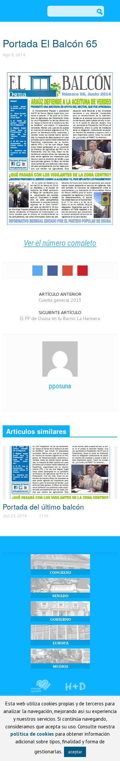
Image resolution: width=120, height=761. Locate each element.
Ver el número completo (60, 243)
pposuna (60, 386)
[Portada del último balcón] (60, 472)
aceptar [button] (75, 752)
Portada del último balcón (43, 507)
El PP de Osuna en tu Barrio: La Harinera (60, 318)
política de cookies (32, 734)
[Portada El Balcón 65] (60, 148)
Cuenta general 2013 (60, 300)
